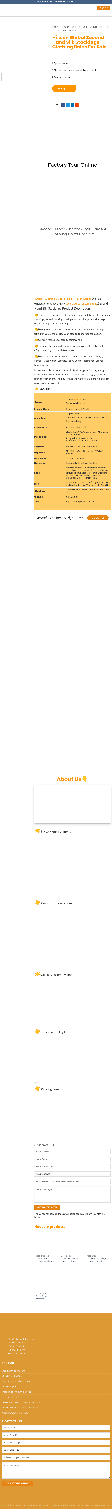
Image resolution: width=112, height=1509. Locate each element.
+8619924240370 (17, 1342)
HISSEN (77, 399)
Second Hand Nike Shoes (16, 1381)
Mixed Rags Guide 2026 (15, 1413)
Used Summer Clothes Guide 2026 (21, 1402)
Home (55, 27)
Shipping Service (101, 1505)
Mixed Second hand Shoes (16, 1391)
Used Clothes (71, 27)
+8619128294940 (17, 1346)
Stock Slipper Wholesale (42, 1297)
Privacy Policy (70, 1505)
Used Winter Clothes (96, 27)
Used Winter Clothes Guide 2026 (20, 1407)
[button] (63, 105)
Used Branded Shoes (13, 1376)
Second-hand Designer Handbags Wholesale (97, 1259)
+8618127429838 (16, 1353)
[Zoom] (3, 67)
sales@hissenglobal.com (20, 1339)
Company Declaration (52, 1505)
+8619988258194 (16, 1350)
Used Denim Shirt (66, 30)
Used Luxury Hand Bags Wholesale (69, 1259)
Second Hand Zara (12, 1397)
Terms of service (85, 1505)
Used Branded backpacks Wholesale (46, 1259)
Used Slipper (9, 1386)
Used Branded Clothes (14, 1370)
